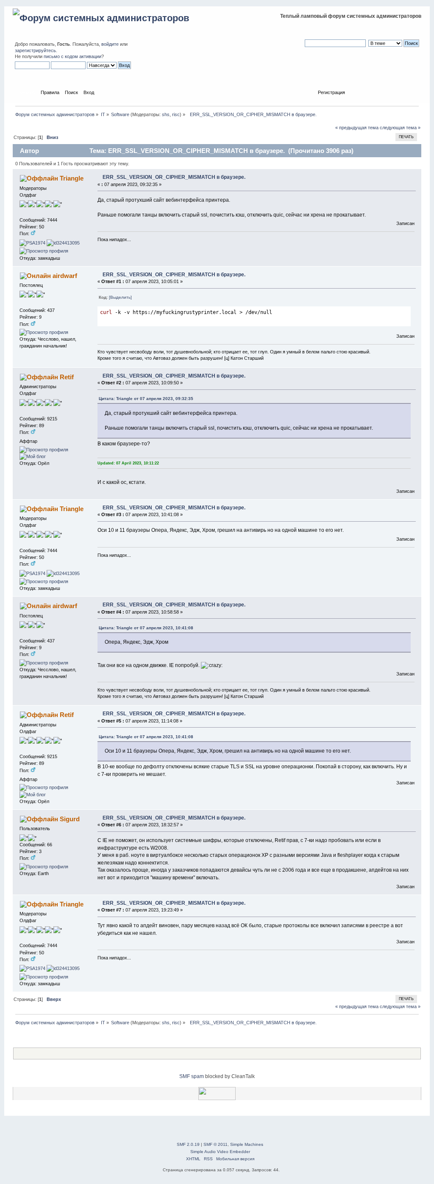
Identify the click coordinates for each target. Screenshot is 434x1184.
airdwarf (65, 275)
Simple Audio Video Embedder (220, 1151)
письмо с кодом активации (72, 56)
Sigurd (70, 819)
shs (166, 114)
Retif (67, 377)
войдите (110, 44)
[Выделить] (120, 297)
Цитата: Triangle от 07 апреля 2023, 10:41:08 (146, 627)
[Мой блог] (32, 456)
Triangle (71, 178)
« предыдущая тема (356, 127)
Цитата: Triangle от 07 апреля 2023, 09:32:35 (146, 398)
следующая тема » (400, 127)
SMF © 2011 (215, 1144)
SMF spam (191, 1076)
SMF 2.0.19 (188, 1144)
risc (176, 114)
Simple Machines (246, 1144)
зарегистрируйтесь (35, 50)
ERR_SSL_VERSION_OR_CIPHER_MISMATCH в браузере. (174, 177)
